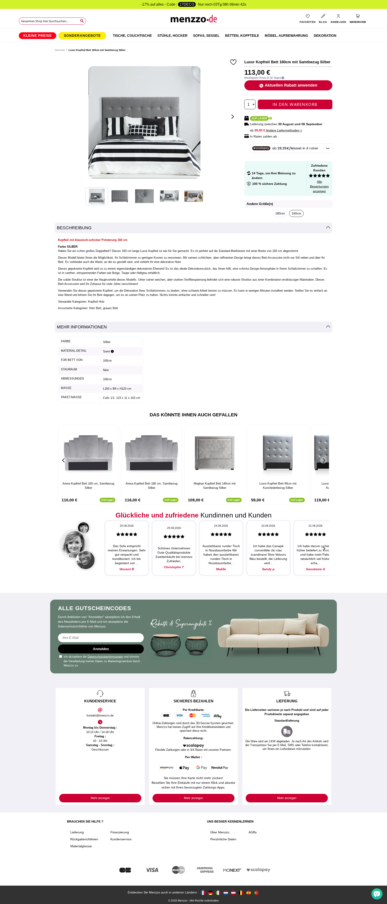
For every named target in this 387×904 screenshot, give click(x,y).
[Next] (232, 116)
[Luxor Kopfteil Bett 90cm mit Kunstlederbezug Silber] (278, 453)
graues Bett (110, 308)
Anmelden (101, 649)
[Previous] (63, 460)
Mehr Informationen (82, 327)
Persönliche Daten (223, 839)
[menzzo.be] (241, 892)
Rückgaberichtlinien (84, 839)
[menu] (193, 35)
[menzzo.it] (218, 892)
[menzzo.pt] (256, 892)
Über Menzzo (219, 832)
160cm (296, 213)
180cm (280, 213)
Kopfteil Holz (96, 301)
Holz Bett (95, 308)
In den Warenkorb (295, 104)
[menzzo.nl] (225, 892)
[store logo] (193, 20)
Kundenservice (120, 839)
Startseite (60, 50)
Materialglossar (81, 846)
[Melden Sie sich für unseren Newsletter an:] (101, 638)
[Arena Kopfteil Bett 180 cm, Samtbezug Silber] (152, 453)
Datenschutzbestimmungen (105, 656)
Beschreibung (74, 227)
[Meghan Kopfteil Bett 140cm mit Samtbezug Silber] (215, 453)
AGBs (253, 832)
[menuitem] (37, 35)
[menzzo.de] (210, 892)
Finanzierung (119, 832)
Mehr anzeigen (100, 798)
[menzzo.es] (248, 892)
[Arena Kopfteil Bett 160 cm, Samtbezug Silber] (88, 453)
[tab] (193, 228)
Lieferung (77, 832)
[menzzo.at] (233, 892)
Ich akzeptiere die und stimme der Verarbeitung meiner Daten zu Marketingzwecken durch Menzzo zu (102, 661)
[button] (234, 62)
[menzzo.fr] (203, 892)
